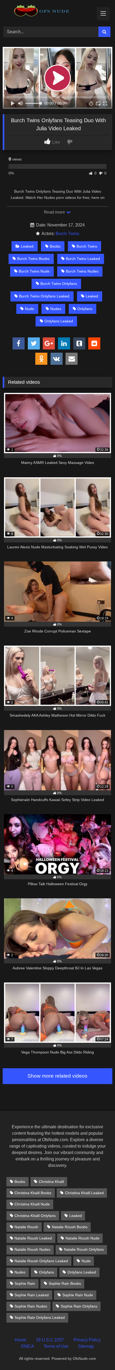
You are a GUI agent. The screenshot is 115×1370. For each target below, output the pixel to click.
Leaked (27, 246)
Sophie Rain (24, 1283)
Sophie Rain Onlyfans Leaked (39, 1317)
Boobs (55, 246)
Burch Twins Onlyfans (58, 283)
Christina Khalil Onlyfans (35, 1215)
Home (20, 1340)
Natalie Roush (26, 1227)
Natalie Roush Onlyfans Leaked (41, 1261)
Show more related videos (57, 1076)
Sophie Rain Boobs (65, 1283)
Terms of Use (56, 1346)
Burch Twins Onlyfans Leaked (44, 296)
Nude (29, 309)
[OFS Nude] (47, 12)
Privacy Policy (87, 1340)
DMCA (27, 1346)
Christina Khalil (51, 1181)
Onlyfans (84, 309)
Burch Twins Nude (34, 271)
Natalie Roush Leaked (33, 1238)
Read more (55, 212)
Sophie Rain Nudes (30, 1306)
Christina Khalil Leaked (84, 1193)
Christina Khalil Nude (32, 1204)
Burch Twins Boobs (33, 258)
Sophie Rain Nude (77, 1295)
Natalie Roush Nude (82, 1238)
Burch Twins (67, 233)
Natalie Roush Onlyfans (84, 1249)
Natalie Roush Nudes (32, 1249)
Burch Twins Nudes (82, 271)
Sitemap (86, 1346)
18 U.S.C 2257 (50, 1340)
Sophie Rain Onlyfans (79, 1306)
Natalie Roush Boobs (69, 1227)
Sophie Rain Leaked (31, 1295)
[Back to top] (98, 1354)
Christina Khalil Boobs (32, 1193)
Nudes (55, 309)
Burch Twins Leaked (83, 258)
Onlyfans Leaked (58, 321)
